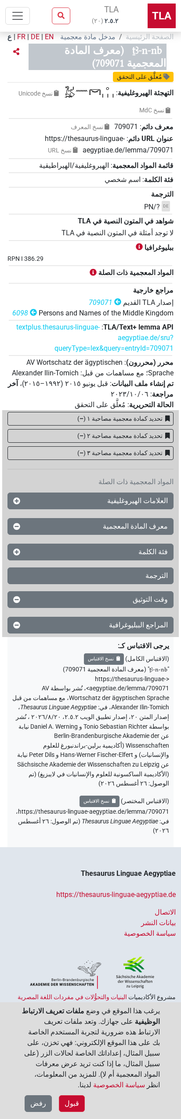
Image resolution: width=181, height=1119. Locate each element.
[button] (16, 52)
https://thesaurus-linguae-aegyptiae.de (116, 894)
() (120, 418)
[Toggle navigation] (17, 16)
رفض (38, 1103)
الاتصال (165, 912)
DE (35, 37)
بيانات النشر (158, 923)
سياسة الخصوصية (150, 933)
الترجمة (156, 575)
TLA (161, 16)
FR (21, 37)
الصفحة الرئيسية (150, 37)
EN (49, 37)
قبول (72, 1103)
